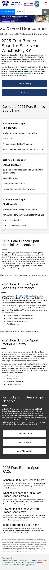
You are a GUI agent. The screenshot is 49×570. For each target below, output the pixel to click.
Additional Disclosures (9, 562)
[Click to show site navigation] (45, 12)
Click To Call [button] (8, 12)
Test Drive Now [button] (24, 442)
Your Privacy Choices (41, 560)
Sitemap (22, 560)
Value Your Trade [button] (24, 434)
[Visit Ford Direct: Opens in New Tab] (30, 564)
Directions (20, 12)
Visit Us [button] (24, 92)
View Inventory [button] (24, 83)
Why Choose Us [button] (24, 451)
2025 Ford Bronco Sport (28, 296)
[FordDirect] (7, 558)
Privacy (27, 560)
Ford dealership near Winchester (20, 73)
